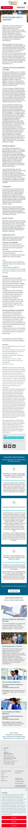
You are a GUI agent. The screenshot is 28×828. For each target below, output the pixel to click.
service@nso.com (10, 756)
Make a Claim (4, 780)
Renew (2, 778)
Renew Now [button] (21, 7)
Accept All (14, 825)
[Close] (26, 790)
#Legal (5, 437)
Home (2, 774)
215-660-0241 (10, 759)
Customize (14, 817)
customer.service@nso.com (12, 761)
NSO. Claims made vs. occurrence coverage (11, 358)
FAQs (5, 750)
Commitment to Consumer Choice (19, 779)
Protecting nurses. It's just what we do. (14, 734)
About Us (3, 772)
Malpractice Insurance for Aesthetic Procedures (14, 738)
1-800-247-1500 (10, 755)
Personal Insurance (19, 771)
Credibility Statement (19, 781)
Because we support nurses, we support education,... (14, 736)
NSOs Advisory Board (6, 771)
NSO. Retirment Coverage (7, 364)
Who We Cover (4, 776)
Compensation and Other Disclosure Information (20, 786)
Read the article (18, 628)
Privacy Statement (19, 783)
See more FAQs (14, 591)
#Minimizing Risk (12, 437)
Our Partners (18, 772)
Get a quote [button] (6, 7)
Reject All (14, 821)
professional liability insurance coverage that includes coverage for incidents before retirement (14, 270)
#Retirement (20, 437)
